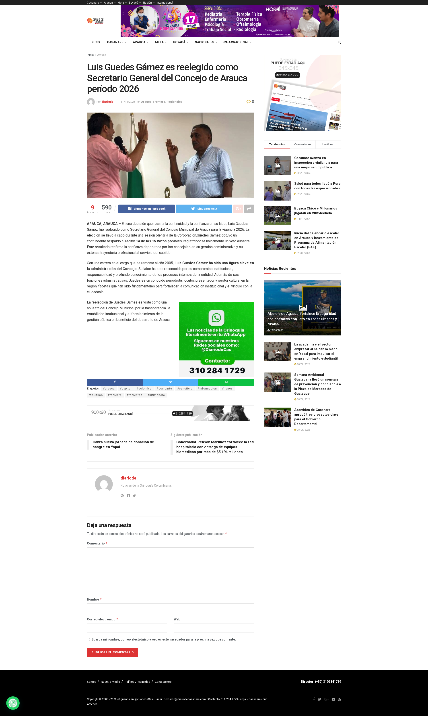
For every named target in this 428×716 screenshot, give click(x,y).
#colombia (144, 388)
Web (177, 619)
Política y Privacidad (137, 681)
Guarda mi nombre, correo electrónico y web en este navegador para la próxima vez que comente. (163, 639)
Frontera (159, 101)
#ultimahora (156, 395)
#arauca (109, 388)
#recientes (134, 395)
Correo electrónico (102, 619)
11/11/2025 (128, 101)
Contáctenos (163, 681)
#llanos (227, 388)
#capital (126, 388)
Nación (147, 2)
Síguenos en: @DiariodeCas (135, 699)
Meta (121, 2)
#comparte (164, 388)
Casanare (93, 2)
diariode (107, 101)
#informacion (207, 388)
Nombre (94, 599)
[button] (13, 703)
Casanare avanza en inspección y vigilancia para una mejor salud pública (316, 162)
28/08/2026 (276, 330)
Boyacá (133, 2)
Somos (91, 681)
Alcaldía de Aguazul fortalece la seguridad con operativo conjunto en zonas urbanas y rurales (302, 319)
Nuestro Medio (110, 681)
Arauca (108, 2)
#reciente (115, 395)
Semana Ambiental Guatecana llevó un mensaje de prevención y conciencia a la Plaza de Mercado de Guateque (317, 384)
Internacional (165, 2)
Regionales (174, 101)
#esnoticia (185, 388)
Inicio (95, 42)
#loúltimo (96, 395)
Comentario (97, 543)
